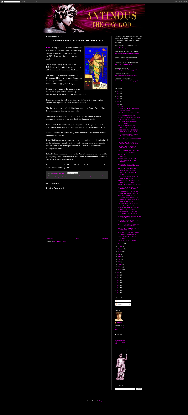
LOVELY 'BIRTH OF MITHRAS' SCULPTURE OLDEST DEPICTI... (128, 143)
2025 (118, 94)
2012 (118, 293)
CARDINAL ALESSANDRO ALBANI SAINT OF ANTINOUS (128, 200)
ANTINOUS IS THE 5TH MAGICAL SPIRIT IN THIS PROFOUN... (128, 169)
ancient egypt (54, 176)
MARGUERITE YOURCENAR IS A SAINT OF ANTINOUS (128, 177)
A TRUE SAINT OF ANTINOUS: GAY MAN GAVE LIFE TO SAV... (128, 181)
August (120, 251)
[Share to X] (73, 173)
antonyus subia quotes (101, 176)
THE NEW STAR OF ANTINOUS (127, 241)
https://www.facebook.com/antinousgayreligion (127, 53)
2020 (118, 272)
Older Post (105, 238)
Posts (118, 301)
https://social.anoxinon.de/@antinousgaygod (126, 75)
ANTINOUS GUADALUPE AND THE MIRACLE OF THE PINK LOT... (128, 208)
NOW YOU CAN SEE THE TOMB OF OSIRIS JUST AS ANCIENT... (128, 233)
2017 (118, 280)
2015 (118, 285)
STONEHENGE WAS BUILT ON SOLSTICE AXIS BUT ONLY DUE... (129, 165)
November (121, 244)
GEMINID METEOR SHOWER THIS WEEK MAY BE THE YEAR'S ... (128, 192)
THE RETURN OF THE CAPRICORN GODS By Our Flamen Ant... (128, 151)
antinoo (75, 176)
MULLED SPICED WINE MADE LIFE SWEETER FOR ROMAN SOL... (128, 188)
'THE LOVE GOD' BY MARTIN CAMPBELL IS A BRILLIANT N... (128, 196)
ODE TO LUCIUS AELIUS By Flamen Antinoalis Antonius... (128, 109)
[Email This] (68, 173)
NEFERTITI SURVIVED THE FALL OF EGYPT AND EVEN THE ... (129, 221)
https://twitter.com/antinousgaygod (123, 64)
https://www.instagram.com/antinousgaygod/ (126, 81)
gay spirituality (55, 177)
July (119, 254)
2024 (118, 96)
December (121, 106)
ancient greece (61, 176)
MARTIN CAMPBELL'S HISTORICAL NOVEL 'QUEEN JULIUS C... (128, 204)
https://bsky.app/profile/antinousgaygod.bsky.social (128, 70)
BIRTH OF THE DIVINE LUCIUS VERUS (129, 185)
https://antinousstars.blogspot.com (123, 59)
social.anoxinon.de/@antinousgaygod (120, 341)
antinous (85, 176)
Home (77, 238)
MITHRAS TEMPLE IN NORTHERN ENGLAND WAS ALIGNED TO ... (128, 130)
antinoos (80, 176)
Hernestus (120, 322)
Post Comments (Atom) (59, 241)
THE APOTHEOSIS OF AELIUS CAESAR (129, 112)
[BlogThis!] (71, 173)
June (119, 256)
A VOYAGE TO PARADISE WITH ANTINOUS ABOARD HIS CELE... (128, 212)
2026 (118, 91)
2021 (118, 104)
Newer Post (50, 238)
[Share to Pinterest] (77, 173)
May (119, 259)
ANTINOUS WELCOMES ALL (126, 115)
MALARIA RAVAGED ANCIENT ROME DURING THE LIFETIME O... (129, 216)
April (119, 261)
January (120, 269)
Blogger (101, 401)
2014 (118, 288)
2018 (118, 277)
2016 (118, 282)
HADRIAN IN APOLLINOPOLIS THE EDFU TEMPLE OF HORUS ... (128, 147)
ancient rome (69, 176)
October (120, 246)
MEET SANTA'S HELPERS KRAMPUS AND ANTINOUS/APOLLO (129, 225)
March (120, 264)
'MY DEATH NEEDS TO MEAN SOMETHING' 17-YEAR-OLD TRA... (129, 126)
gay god (49, 177)
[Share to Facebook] (75, 173)
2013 (118, 290)
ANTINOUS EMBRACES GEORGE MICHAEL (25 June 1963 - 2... (128, 134)
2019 (118, 275)
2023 (118, 99)
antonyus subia (91, 176)
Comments (120, 304)
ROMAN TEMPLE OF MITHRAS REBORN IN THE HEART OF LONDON (127, 160)
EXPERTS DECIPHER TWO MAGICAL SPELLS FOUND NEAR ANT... (129, 118)
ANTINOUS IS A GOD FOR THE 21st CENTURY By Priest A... (128, 229)
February (120, 267)
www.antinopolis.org (120, 48)
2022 (118, 101)
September (121, 249)
